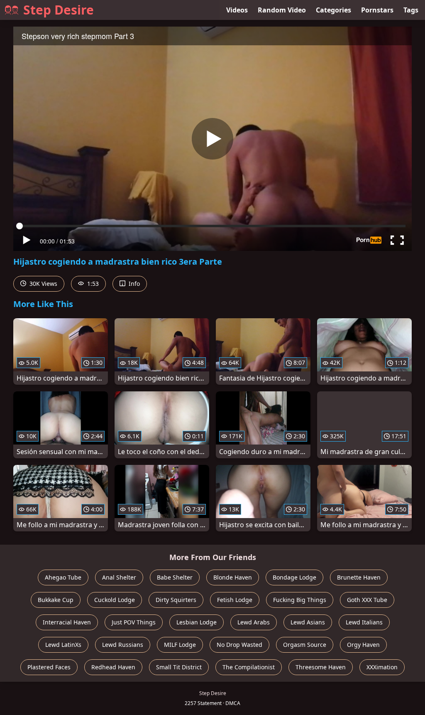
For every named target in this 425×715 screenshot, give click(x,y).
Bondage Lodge (294, 577)
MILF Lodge (180, 645)
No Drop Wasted (239, 645)
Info (133, 283)
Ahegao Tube (63, 577)
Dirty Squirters (176, 600)
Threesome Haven (321, 667)
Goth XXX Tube (367, 600)
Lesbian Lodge (196, 622)
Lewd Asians (308, 622)
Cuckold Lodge (114, 600)
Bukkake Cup (55, 600)
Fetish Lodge (234, 600)
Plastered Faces (49, 667)
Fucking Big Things (299, 600)
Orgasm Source (304, 645)
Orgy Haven (363, 645)
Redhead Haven (113, 667)
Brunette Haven (359, 577)
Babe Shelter (175, 577)
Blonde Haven (232, 577)
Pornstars (377, 10)
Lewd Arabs (253, 622)
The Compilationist (248, 667)
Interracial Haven (67, 622)
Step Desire (58, 9)
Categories (333, 10)
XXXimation (382, 667)
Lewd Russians (122, 645)
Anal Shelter (119, 577)
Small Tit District (179, 667)
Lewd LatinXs (63, 645)
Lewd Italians (364, 622)
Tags (410, 10)
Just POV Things (134, 622)
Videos (237, 10)
